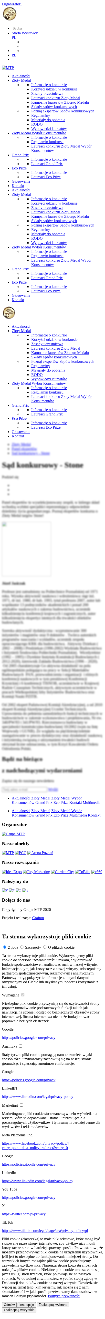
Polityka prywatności (64, 1296)
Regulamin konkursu (47, 142)
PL (14, 37)
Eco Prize (19, 168)
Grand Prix (20, 155)
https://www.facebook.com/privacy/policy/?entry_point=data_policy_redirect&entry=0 (35, 1145)
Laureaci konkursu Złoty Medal (55, 98)
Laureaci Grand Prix (47, 164)
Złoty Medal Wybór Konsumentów (39, 133)
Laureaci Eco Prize (46, 177)
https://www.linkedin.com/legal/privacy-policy (37, 1096)
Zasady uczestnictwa (47, 93)
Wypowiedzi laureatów (49, 129)
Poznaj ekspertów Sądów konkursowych (62, 111)
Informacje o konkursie (49, 85)
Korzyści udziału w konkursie (54, 89)
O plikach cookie (61, 947)
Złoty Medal (21, 80)
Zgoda (13, 947)
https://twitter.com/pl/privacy (24, 1214)
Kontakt (18, 186)
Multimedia (91, 802)
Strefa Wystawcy (25, 33)
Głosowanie (21, 181)
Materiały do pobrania (48, 120)
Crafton (38, 918)
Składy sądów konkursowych (54, 107)
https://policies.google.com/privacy (28, 1037)
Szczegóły (33, 947)
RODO (37, 124)
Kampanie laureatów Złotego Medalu (60, 102)
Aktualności (21, 76)
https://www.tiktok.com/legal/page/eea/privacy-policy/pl (45, 1231)
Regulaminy (40, 115)
